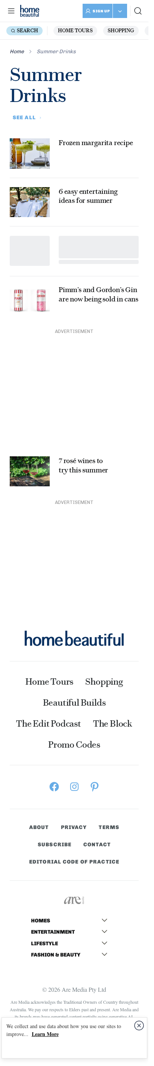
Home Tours (75, 30)
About (39, 827)
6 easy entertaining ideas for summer (88, 196)
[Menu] (11, 11)
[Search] (137, 10)
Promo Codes (74, 744)
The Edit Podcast (48, 723)
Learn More (45, 1034)
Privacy (74, 827)
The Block (112, 723)
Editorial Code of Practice (74, 862)
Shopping (121, 30)
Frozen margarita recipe (96, 142)
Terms (109, 827)
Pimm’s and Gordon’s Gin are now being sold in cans (98, 294)
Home (17, 51)
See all (24, 118)
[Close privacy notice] (139, 1026)
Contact (97, 844)
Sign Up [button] (101, 11)
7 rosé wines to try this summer (83, 465)
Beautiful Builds (74, 702)
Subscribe (54, 844)
